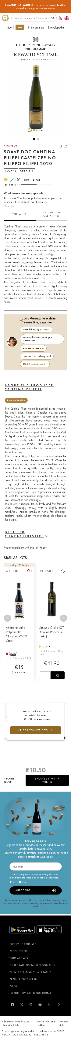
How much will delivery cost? (37, 356)
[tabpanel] (35, 264)
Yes (14, 882)
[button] (34, 97)
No (24, 882)
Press (13, 986)
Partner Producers (23, 979)
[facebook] (12, 1005)
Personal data (63, 1023)
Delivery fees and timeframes (30, 972)
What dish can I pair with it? (36, 329)
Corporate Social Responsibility (32, 965)
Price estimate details (35, 730)
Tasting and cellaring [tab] (51, 214)
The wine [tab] (19, 214)
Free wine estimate (22, 944)
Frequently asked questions (30, 993)
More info (9, 206)
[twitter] (21, 1005)
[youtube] (40, 1005)
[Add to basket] (58, 675)
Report (43, 548)
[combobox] (45, 675)
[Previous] (7, 618)
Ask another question (37, 364)
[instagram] (31, 1005)
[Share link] (66, 146)
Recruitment (18, 951)
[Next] (63, 618)
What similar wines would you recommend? (37, 339)
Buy (9, 27)
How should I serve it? (33, 348)
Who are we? (18, 958)
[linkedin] (49, 1005)
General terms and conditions (45, 1023)
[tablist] (35, 214)
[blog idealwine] (58, 1005)
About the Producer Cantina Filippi (29, 387)
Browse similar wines (47, 780)
